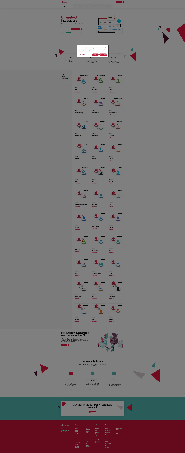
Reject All (95, 54)
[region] (93, 51)
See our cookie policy (101, 51)
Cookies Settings (82, 54)
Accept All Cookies (103, 54)
